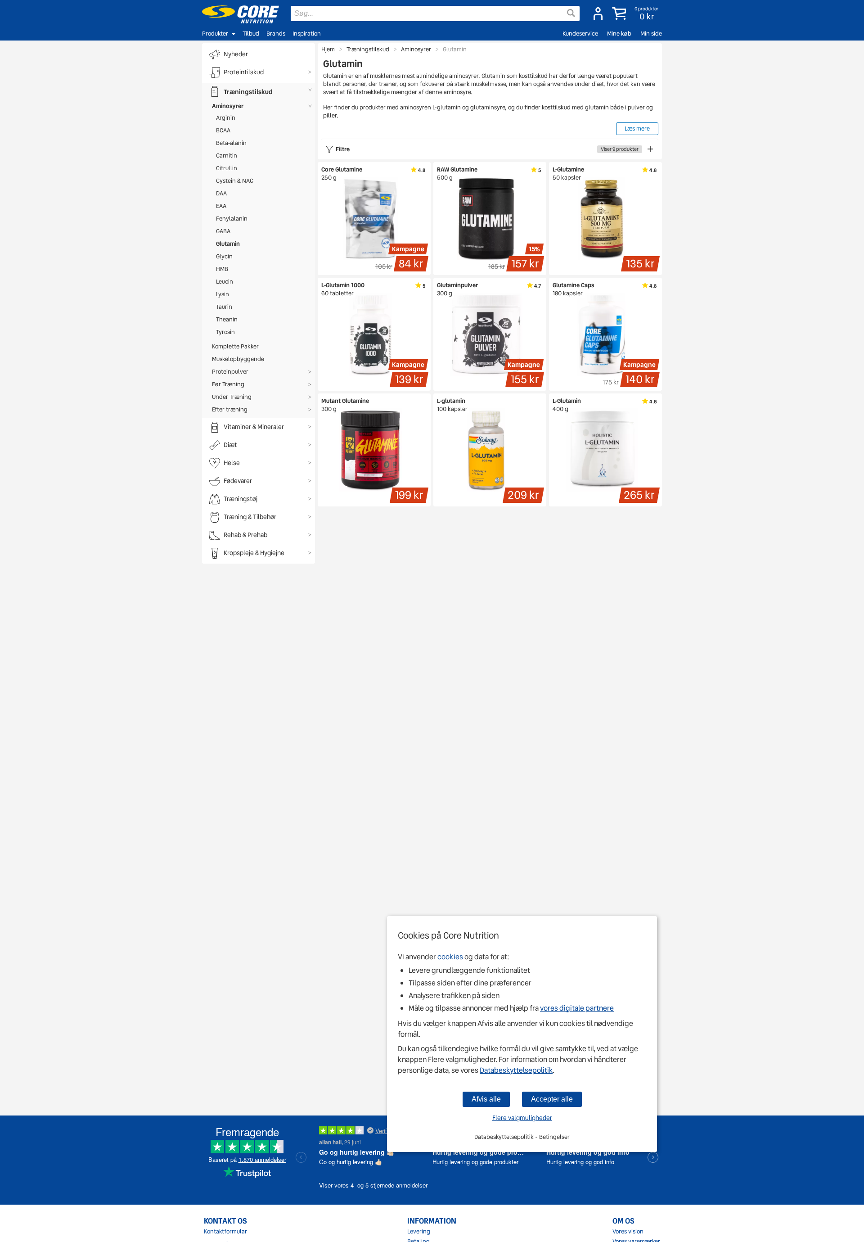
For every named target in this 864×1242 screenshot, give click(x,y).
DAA (221, 193)
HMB (222, 269)
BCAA (223, 130)
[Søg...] (571, 13)
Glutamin (228, 243)
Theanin (227, 319)
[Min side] (598, 13)
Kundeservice (580, 33)
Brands (275, 33)
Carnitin (226, 155)
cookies (450, 957)
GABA (223, 231)
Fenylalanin (232, 218)
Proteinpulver (230, 371)
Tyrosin (225, 332)
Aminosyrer (227, 106)
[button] (636, 13)
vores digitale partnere (577, 1008)
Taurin (224, 307)
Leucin (224, 281)
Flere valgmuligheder (522, 1118)
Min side (651, 33)
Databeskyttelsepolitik (516, 1070)
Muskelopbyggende (238, 359)
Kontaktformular (225, 1232)
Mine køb (619, 33)
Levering (418, 1232)
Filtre (487, 149)
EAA (221, 206)
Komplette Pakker (235, 346)
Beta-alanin (231, 143)
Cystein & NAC (234, 180)
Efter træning (230, 409)
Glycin (224, 256)
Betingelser (554, 1137)
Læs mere (637, 128)
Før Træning (228, 384)
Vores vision (628, 1232)
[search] (435, 13)
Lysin (222, 294)
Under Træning (232, 397)
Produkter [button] (215, 33)
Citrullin (226, 168)
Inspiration (306, 33)
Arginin (225, 117)
